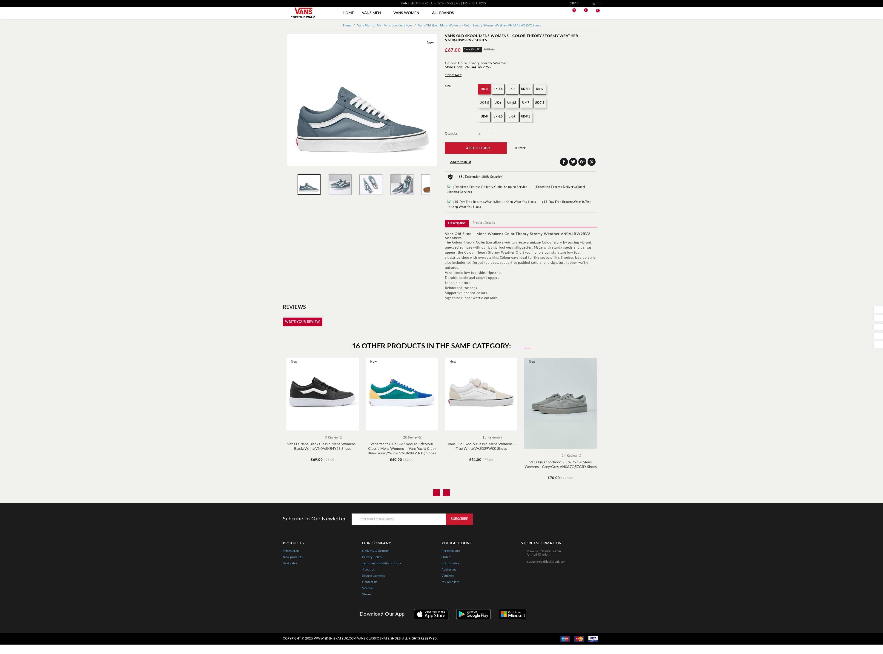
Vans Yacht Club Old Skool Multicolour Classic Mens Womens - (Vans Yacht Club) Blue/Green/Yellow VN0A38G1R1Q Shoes (402, 448)
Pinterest (592, 162)
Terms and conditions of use (381, 563)
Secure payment (373, 575)
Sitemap (368, 588)
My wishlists (450, 582)
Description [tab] (457, 223)
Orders (446, 557)
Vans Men (373, 13)
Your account (457, 543)
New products (293, 557)
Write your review (302, 322)
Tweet (573, 162)
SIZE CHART (453, 75)
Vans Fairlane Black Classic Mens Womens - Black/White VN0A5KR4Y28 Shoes (322, 446)
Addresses (449, 569)
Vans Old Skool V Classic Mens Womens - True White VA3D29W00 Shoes (481, 446)
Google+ (582, 162)
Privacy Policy (372, 557)
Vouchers (448, 575)
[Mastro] (565, 638)
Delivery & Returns (375, 551)
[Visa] (593, 638)
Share (564, 162)
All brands (445, 13)
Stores (366, 594)
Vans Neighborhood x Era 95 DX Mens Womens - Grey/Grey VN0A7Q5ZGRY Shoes (561, 464)
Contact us (369, 582)
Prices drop (291, 551)
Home (348, 13)
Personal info (451, 551)
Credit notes (450, 563)
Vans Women (408, 13)
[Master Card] (579, 638)
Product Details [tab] (484, 222)
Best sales (290, 563)
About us (368, 569)
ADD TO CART (476, 148)
